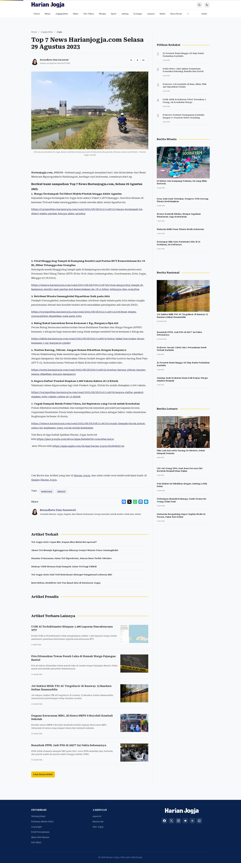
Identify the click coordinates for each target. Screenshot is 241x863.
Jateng (124, 13)
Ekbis (75, 13)
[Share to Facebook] (124, 502)
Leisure (151, 13)
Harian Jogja (82, 475)
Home (37, 13)
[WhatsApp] (199, 820)
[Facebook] (164, 820)
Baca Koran (176, 13)
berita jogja (46, 491)
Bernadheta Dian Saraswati (54, 60)
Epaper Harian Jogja (44, 479)
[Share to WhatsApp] (135, 502)
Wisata (102, 13)
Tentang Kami (38, 816)
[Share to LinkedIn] (140, 502)
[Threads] (192, 820)
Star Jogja (98, 827)
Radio (162, 13)
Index (204, 13)
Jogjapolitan (61, 13)
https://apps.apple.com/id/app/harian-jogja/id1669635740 (88, 446)
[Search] (199, 5)
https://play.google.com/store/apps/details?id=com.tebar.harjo (75, 439)
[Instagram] (178, 820)
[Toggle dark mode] (207, 5)
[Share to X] (129, 502)
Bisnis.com (98, 821)
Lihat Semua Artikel (43, 774)
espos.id (97, 816)
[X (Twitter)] (171, 820)
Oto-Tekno (88, 13)
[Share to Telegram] (146, 502)
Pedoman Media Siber (42, 821)
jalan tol (61, 491)
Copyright (36, 827)
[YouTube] (185, 820)
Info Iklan (36, 842)
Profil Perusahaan (40, 832)
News (47, 13)
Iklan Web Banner (40, 837)
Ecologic (137, 13)
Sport (113, 13)
